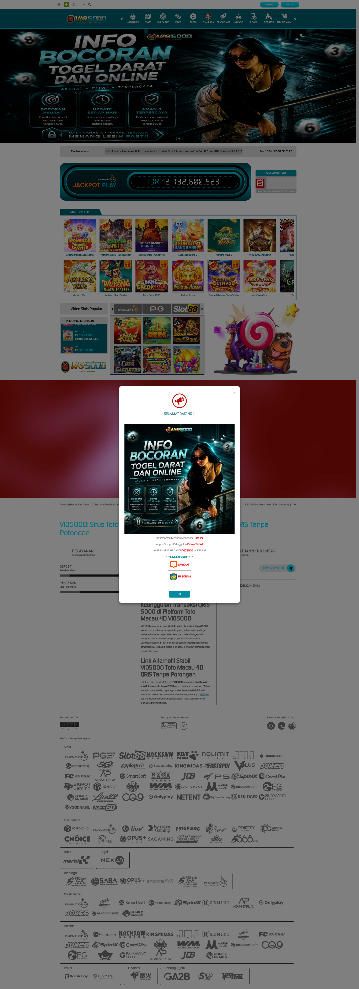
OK (179, 594)
